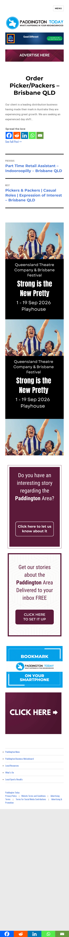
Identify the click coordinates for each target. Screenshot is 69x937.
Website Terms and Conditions (33, 795)
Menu (58, 8)
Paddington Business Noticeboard (19, 758)
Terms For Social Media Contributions (31, 799)
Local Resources (12, 765)
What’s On (9, 772)
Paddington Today (12, 792)
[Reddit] (16, 135)
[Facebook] (9, 135)
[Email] (39, 135)
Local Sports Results (14, 779)
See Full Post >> (13, 142)
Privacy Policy (11, 795)
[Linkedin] (24, 135)
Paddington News (12, 751)
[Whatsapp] (32, 135)
